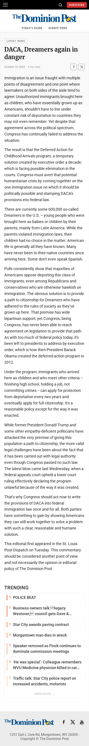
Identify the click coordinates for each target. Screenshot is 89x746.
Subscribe (77, 5)
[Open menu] (5, 5)
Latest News (16, 41)
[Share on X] (81, 66)
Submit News (57, 28)
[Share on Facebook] (74, 66)
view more (43, 693)
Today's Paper (32, 28)
